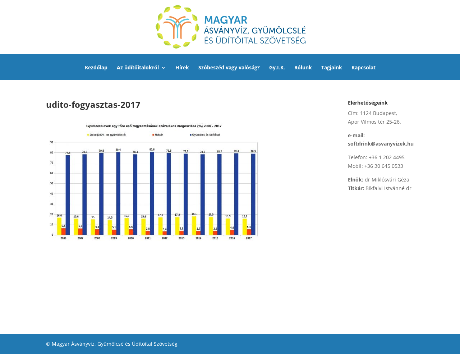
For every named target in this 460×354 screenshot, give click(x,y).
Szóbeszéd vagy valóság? (229, 68)
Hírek (182, 68)
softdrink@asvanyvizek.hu (381, 143)
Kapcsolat (363, 68)
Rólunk (303, 68)
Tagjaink (331, 68)
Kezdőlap (96, 68)
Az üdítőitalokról (138, 68)
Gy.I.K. (277, 68)
